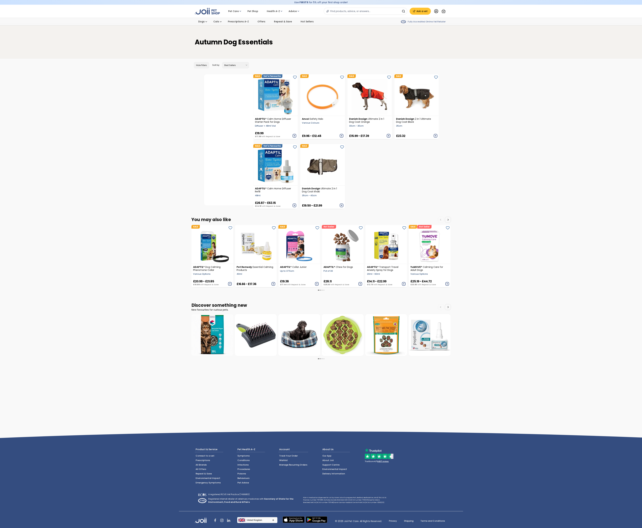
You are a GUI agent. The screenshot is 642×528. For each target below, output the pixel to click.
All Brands (201, 464)
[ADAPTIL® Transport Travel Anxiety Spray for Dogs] (386, 244)
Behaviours (243, 478)
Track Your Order (288, 455)
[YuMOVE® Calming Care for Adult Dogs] (430, 244)
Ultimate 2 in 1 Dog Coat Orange (366, 120)
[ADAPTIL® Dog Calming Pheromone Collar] (212, 244)
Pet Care (233, 11)
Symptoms (243, 455)
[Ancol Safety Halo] (322, 95)
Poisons (241, 473)
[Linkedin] (228, 521)
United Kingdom (254, 520)
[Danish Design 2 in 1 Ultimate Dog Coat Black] (416, 95)
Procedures (243, 469)
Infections (243, 464)
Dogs (201, 21)
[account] (436, 11)
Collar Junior (293, 267)
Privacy (393, 520)
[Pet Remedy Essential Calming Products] (256, 244)
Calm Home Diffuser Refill (273, 190)
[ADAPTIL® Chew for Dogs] (343, 244)
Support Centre (331, 464)
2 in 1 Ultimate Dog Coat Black (413, 120)
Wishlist (283, 460)
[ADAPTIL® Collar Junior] (299, 244)
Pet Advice (243, 482)
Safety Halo (312, 118)
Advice (293, 11)
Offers (261, 21)
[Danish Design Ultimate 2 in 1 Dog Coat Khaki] (322, 165)
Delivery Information (333, 473)
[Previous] (441, 219)
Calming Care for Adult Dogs (426, 269)
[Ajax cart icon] (443, 11)
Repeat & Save (283, 21)
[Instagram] (222, 521)
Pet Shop (252, 11)
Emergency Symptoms (208, 482)
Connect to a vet (205, 455)
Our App (326, 455)
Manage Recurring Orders (293, 464)
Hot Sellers (307, 21)
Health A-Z (273, 11)
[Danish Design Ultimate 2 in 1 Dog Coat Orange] (369, 95)
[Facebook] (215, 521)
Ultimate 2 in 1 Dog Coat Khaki (319, 190)
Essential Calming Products (255, 269)
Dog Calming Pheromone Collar (207, 269)
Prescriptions (203, 460)
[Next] (448, 219)
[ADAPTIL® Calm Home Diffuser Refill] (275, 165)
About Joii (328, 460)
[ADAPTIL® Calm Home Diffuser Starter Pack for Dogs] (275, 95)
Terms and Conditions (432, 520)
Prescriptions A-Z (238, 21)
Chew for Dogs (338, 267)
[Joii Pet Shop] (207, 11)
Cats (216, 21)
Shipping (408, 520)
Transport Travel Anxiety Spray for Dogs (382, 269)
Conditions (243, 460)
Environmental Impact (208, 478)
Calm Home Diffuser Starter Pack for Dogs (273, 120)
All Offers (201, 469)
